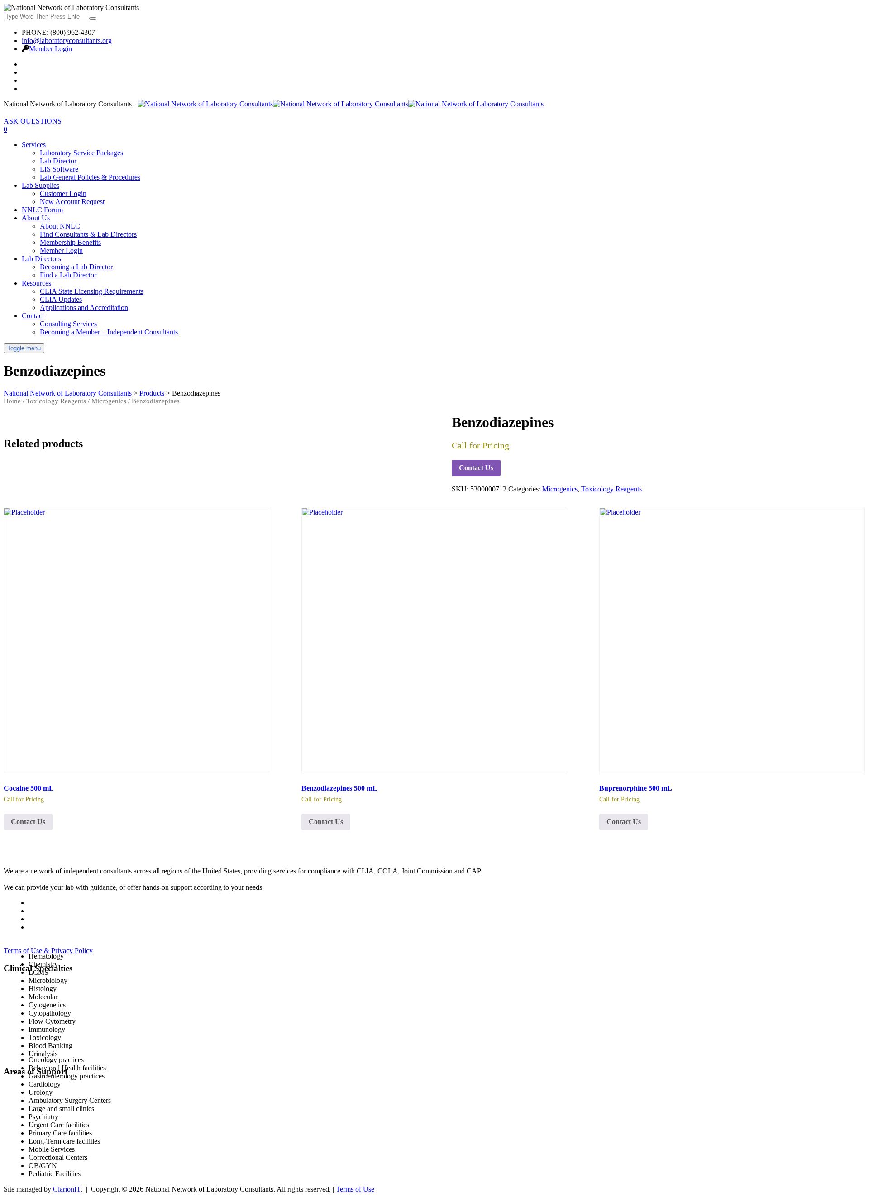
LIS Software (59, 169)
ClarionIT (67, 1189)
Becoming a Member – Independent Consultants (109, 332)
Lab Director (58, 161)
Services (34, 144)
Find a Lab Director (68, 275)
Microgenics (108, 401)
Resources (36, 283)
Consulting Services (68, 324)
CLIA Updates (61, 299)
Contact (33, 316)
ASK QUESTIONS (33, 121)
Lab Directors (41, 258)
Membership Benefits (70, 242)
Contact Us (476, 468)
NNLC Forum (42, 210)
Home (12, 401)
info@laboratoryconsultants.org (67, 40)
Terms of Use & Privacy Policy (48, 950)
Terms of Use (355, 1189)
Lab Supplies (40, 185)
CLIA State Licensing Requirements (91, 291)
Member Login (50, 48)
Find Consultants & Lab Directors (88, 234)
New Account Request (72, 201)
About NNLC (60, 226)
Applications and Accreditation (84, 307)
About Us (36, 218)
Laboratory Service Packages (81, 153)
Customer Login (63, 193)
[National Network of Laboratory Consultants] (341, 104)
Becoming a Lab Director (76, 267)
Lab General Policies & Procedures (90, 177)
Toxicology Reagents (56, 401)
